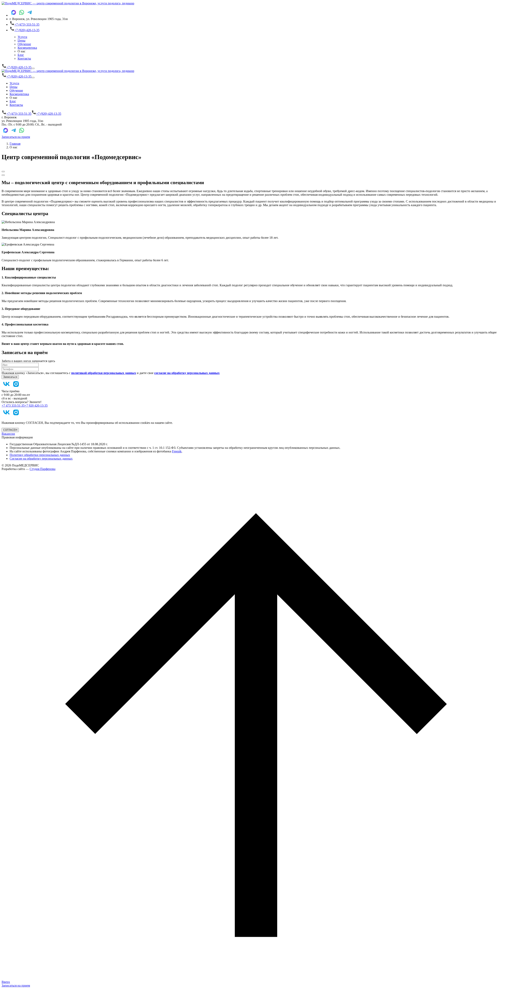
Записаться (10, 376)
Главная (15, 143)
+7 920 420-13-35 (36, 405)
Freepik (177, 451)
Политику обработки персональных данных (40, 455)
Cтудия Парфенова (42, 469)
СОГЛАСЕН (10, 429)
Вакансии (8, 433)
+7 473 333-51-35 (13, 405)
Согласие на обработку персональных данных (41, 458)
